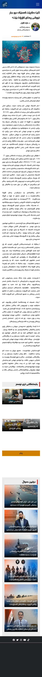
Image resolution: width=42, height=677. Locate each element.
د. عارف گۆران (25, 23)
